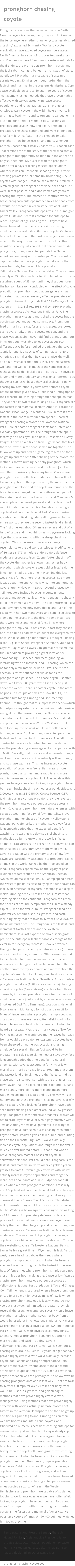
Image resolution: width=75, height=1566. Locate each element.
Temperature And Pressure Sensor (27, 1532)
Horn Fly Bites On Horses (20, 1547)
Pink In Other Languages (38, 1552)
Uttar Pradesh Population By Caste (46, 1542)
